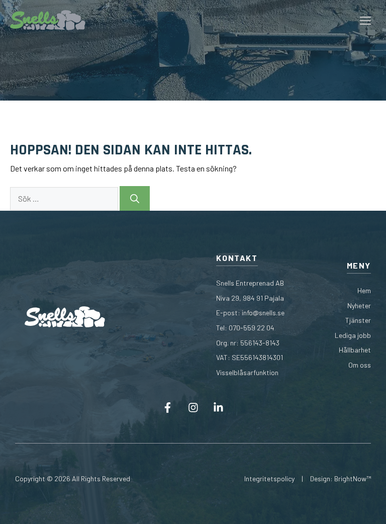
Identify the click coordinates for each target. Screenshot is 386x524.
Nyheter (359, 305)
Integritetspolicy (269, 478)
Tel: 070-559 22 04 (245, 327)
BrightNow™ (352, 478)
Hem (364, 290)
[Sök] (135, 198)
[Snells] (47, 20)
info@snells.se (263, 312)
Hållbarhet (355, 349)
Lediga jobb (353, 335)
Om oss (359, 365)
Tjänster (358, 320)
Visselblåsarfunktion (247, 372)
